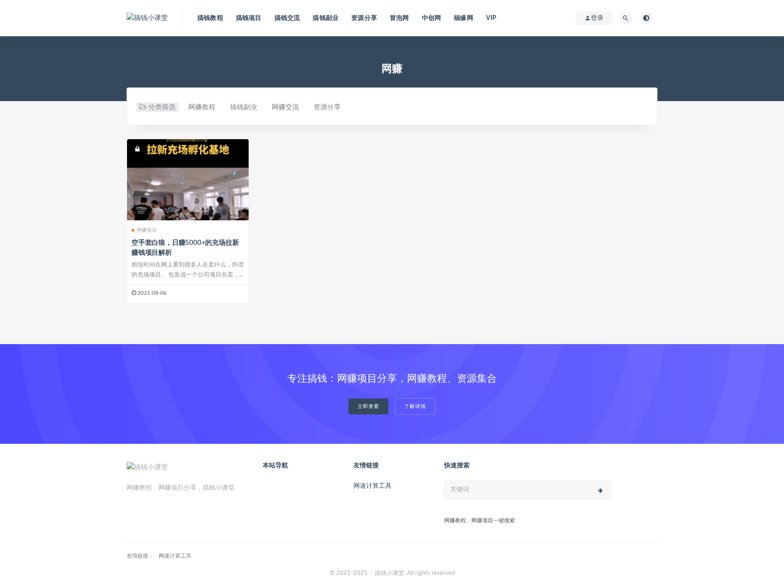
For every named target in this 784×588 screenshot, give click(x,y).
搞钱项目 (249, 18)
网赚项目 (147, 230)
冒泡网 (399, 18)
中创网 (431, 18)
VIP (491, 18)
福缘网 (463, 18)
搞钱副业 (325, 18)
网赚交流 (285, 107)
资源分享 (364, 18)
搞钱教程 (210, 18)
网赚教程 (202, 107)
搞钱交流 (287, 18)
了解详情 (415, 406)
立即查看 (368, 406)
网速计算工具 (372, 486)
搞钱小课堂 (389, 573)
